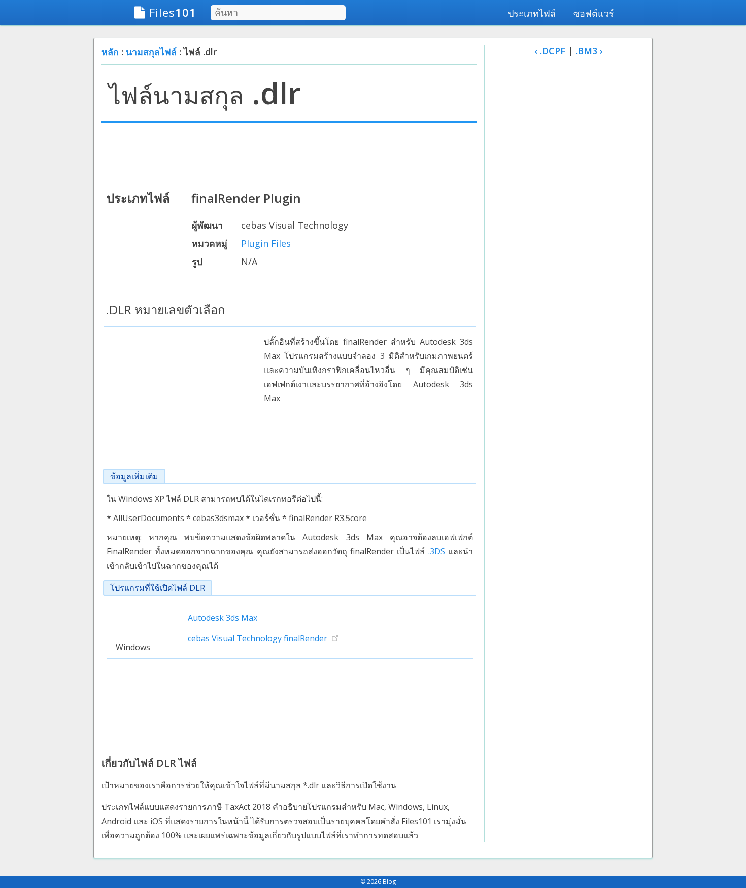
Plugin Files (266, 243)
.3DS (436, 551)
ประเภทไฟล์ (532, 13)
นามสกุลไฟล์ (151, 52)
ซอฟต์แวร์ (593, 13)
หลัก (110, 52)
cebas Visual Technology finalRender (257, 638)
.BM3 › (589, 51)
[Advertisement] (289, 155)
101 (172, 12)
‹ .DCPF (549, 51)
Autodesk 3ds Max (222, 617)
